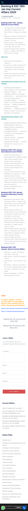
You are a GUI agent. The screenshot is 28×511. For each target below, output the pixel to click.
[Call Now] (24, 508)
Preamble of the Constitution (10, 451)
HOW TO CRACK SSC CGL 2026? (12, 408)
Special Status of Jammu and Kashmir (13, 479)
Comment (6, 351)
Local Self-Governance (9, 465)
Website (5, 381)
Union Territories (7, 468)
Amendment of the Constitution (11, 488)
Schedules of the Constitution (11, 448)
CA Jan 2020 (16, 17)
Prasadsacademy (8, 16)
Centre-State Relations (9, 471)
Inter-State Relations (8, 474)
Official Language (7, 491)
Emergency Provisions (8, 476)
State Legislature (7, 459)
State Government (7, 456)
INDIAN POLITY (6, 440)
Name (5, 365)
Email (5, 373)
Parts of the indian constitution (11, 453)
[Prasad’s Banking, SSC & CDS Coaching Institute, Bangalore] (2, 2)
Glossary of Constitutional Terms (12, 494)
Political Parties (7, 482)
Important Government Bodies (11, 485)
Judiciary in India (7, 462)
